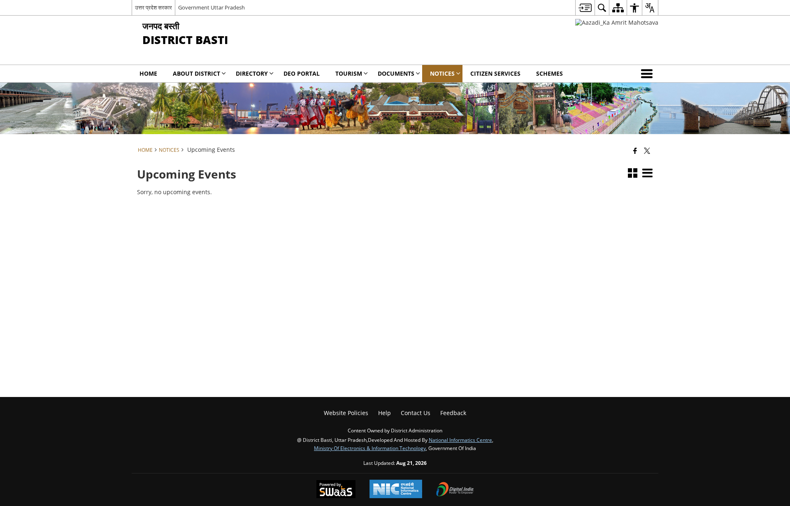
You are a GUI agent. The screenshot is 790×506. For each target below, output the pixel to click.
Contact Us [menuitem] (415, 413)
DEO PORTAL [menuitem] (301, 73)
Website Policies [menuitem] (346, 413)
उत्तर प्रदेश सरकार (153, 7)
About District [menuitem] (196, 73)
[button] (648, 73)
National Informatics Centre (460, 439)
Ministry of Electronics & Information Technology (370, 448)
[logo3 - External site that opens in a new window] (616, 22)
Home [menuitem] (148, 73)
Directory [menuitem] (252, 73)
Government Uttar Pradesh (211, 7)
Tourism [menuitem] (348, 73)
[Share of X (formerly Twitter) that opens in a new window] (647, 150)
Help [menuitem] (384, 413)
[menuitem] (585, 7)
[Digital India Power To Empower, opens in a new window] (455, 490)
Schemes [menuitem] (549, 73)
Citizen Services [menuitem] (495, 73)
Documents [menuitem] (396, 73)
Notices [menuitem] (442, 73)
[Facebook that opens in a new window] (635, 150)
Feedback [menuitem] (453, 413)
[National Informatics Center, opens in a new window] (395, 490)
